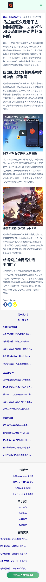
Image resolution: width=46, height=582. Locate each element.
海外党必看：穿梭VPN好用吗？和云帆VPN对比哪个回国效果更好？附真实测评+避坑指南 (18, 334)
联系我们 (23, 525)
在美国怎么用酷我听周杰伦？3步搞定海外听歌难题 (18, 455)
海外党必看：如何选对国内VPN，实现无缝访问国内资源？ (18, 341)
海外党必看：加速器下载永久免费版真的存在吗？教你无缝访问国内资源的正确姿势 (18, 349)
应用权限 (23, 519)
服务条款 (23, 507)
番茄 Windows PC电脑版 (23, 476)
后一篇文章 (23, 320)
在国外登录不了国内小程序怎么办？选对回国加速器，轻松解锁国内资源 (18, 448)
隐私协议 (23, 513)
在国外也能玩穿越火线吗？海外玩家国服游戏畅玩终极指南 (18, 387)
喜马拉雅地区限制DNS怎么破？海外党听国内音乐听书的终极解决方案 (18, 433)
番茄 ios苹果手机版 (23, 488)
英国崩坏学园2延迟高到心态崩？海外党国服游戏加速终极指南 (18, 409)
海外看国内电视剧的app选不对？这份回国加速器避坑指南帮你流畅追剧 (18, 425)
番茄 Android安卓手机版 (23, 494)
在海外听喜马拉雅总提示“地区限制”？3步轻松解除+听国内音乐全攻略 (18, 440)
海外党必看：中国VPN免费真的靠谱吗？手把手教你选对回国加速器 (18, 364)
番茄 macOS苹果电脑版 (23, 482)
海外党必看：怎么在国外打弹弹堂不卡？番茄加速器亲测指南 (18, 402)
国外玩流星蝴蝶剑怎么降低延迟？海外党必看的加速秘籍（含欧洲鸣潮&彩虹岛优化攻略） (18, 380)
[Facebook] (5, 304)
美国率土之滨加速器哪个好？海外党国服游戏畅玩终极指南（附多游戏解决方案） (18, 394)
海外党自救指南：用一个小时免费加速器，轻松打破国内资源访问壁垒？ (18, 356)
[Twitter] (10, 304)
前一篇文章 (23, 315)
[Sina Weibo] (15, 304)
